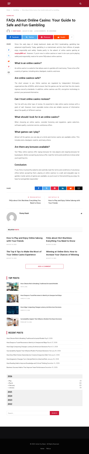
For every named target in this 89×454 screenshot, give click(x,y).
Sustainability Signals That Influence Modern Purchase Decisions (41, 319)
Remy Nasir (17, 31)
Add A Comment (44, 266)
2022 (10, 404)
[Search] (80, 3)
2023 (10, 400)
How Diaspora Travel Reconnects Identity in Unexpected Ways (41, 295)
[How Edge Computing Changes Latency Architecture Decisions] (13, 310)
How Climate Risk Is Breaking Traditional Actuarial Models (39, 284)
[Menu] (9, 3)
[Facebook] (9, 50)
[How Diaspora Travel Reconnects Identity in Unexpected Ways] (13, 298)
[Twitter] (9, 55)
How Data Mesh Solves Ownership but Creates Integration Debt (27, 355)
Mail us (48, 448)
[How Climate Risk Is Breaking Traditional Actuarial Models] (13, 286)
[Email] (9, 72)
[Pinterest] (9, 66)
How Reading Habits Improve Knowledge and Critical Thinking (27, 363)
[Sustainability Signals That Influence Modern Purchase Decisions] (13, 322)
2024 (10, 396)
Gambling (10, 15)
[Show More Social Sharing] (71, 37)
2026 (10, 376)
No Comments (41, 31)
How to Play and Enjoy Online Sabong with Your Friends (64, 202)
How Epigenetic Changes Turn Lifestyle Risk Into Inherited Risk (27, 359)
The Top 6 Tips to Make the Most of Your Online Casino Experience (24, 253)
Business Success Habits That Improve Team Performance (26, 367)
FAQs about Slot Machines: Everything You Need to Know (25, 202)
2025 (10, 392)
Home (42, 448)
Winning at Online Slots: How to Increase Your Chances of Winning (62, 253)
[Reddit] (9, 61)
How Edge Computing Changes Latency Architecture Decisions (41, 307)
